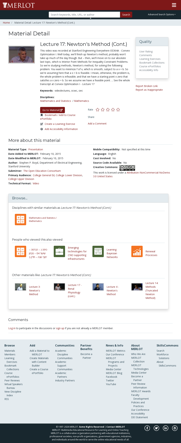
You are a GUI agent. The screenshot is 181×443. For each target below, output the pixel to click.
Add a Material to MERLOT (39, 352)
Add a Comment (97, 123)
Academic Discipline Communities (63, 354)
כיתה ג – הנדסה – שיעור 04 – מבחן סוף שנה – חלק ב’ (38, 253)
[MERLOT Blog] (174, 429)
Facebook (111, 376)
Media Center (113, 369)
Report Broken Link (147, 86)
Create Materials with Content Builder (39, 361)
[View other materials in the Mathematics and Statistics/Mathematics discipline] (22, 219)
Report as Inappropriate (149, 89)
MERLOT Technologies (140, 367)
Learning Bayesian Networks (112, 253)
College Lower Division (69, 175)
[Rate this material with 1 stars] (98, 109)
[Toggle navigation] (174, 5)
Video (36, 183)
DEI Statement (139, 417)
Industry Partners (65, 380)
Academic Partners (61, 374)
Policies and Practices (138, 404)
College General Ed (43, 175)
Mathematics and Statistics (55, 101)
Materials (9, 350)
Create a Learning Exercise (60, 124)
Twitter (110, 380)
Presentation (35, 149)
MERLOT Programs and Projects (115, 361)
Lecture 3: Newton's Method (34, 290)
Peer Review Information (139, 385)
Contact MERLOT (115, 426)
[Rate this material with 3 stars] (108, 109)
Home (6, 22)
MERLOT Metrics (115, 350)
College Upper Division (21, 179)
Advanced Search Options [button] (161, 14)
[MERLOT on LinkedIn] (166, 429)
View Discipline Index (12, 393)
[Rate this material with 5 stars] (118, 109)
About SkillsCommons (166, 363)
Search (126, 14)
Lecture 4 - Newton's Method (113, 290)
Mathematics (81, 101)
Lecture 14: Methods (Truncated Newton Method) (151, 290)
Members (9, 354)
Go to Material (51, 110)
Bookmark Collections (11, 367)
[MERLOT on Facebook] (147, 429)
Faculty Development (140, 396)
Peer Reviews (12, 380)
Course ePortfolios (11, 374)
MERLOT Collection (138, 359)
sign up (60, 328)
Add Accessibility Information (61, 129)
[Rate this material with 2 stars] (103, 109)
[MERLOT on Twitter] (156, 429)
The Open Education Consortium (42, 170)
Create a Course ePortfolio (39, 371)
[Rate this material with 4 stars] (113, 109)
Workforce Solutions (163, 356)
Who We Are (138, 354)
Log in (11, 328)
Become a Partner (86, 355)
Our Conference (115, 354)
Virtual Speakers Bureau (13, 386)
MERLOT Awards (141, 391)
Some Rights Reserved (91, 426)
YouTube (111, 384)
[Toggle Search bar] (90, 18)
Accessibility (138, 413)
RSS (6, 399)
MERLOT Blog (114, 373)
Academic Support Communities (63, 365)
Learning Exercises (10, 360)
